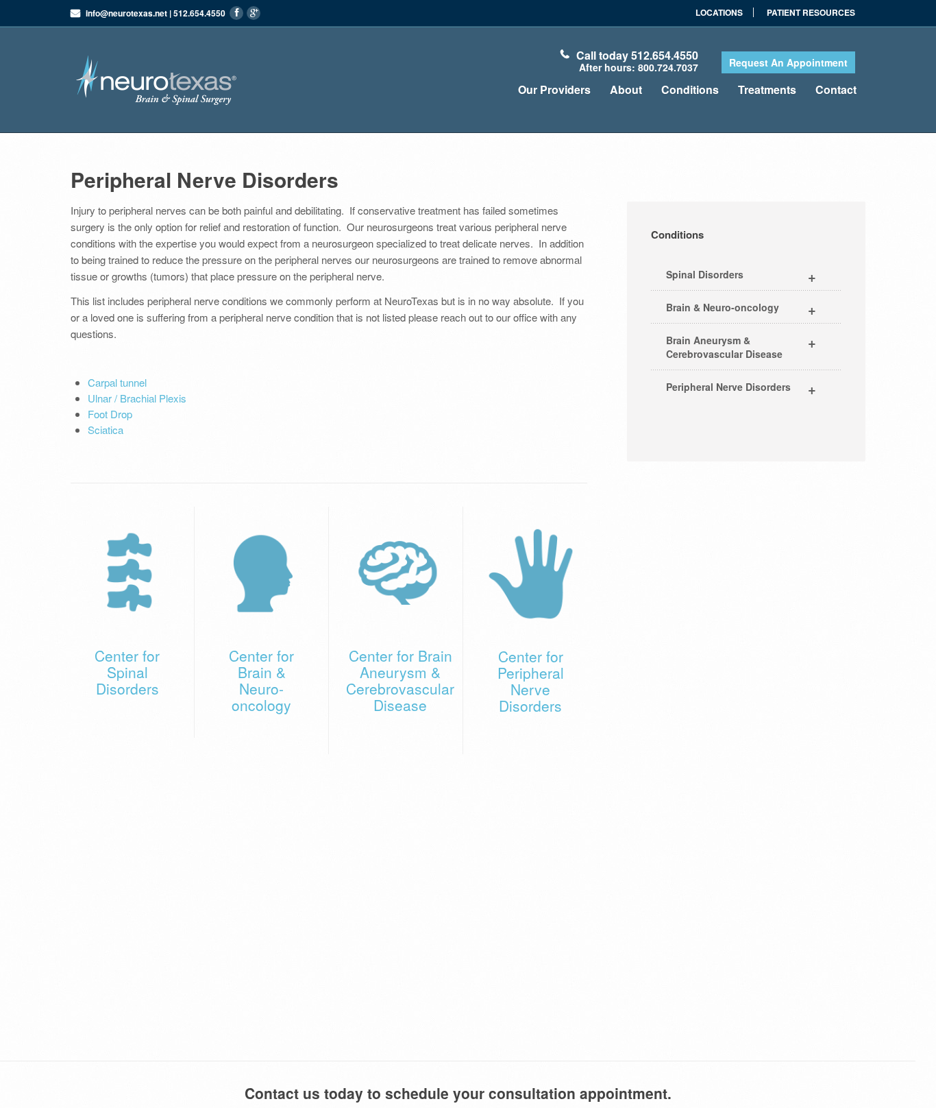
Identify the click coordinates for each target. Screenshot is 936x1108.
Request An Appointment (788, 62)
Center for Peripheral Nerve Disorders (530, 681)
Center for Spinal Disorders (127, 672)
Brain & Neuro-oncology (741, 309)
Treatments (767, 89)
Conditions (690, 89)
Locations (719, 12)
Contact (836, 89)
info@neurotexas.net (126, 13)
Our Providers (554, 89)
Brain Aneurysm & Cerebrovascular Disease (741, 346)
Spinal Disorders (741, 276)
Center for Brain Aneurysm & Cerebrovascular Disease (400, 680)
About (626, 89)
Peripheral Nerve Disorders (741, 388)
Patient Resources (811, 12)
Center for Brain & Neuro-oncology (261, 680)
